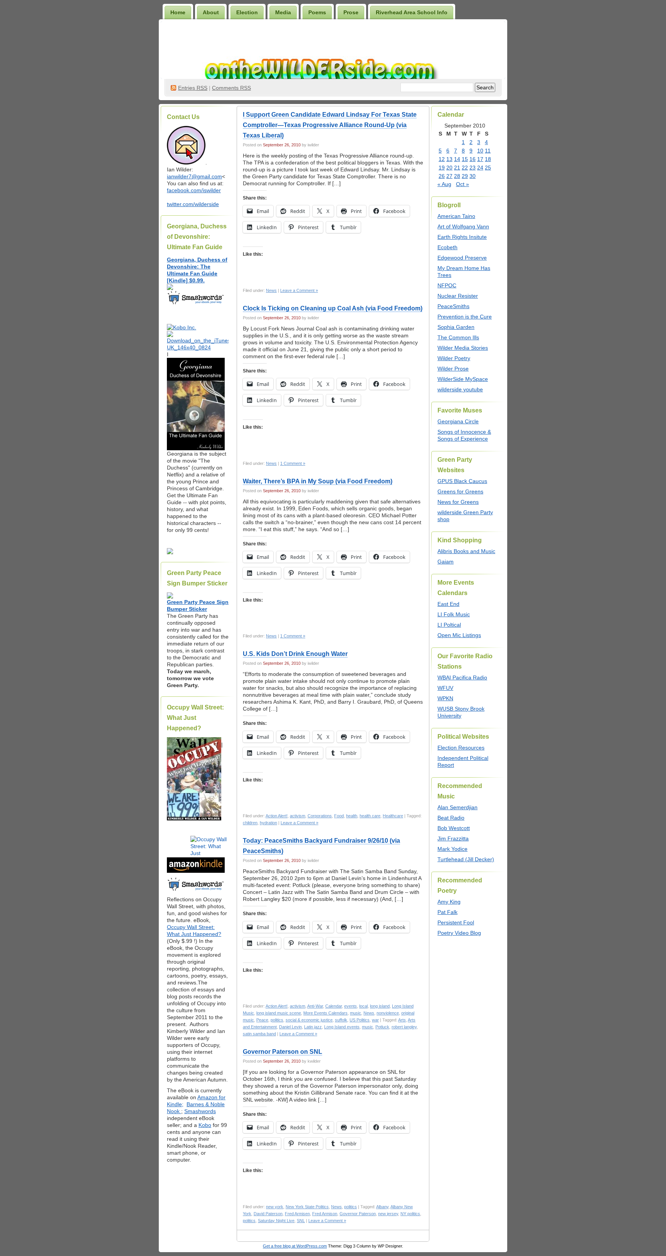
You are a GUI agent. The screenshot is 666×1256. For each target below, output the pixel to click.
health (351, 815)
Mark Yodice (452, 849)
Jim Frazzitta (453, 838)
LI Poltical (449, 625)
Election (247, 12)
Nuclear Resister (457, 296)
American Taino (456, 216)
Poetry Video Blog (459, 933)
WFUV (445, 688)
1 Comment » (292, 463)
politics (277, 1020)
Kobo (204, 1125)
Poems (317, 12)
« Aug (444, 184)
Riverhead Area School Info (411, 12)
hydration (268, 822)
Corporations (320, 815)
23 (472, 167)
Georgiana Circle (458, 421)
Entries (192, 88)
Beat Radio (450, 818)
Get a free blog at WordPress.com (295, 1246)
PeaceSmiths (453, 306)
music (355, 1013)
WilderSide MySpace (462, 379)
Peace (262, 1020)
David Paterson (268, 1213)
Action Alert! (277, 815)
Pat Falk (447, 912)
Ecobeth (447, 247)
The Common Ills (458, 337)
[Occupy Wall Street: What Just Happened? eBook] (196, 890)
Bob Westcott (453, 828)
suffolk (341, 1020)
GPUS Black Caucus (462, 481)
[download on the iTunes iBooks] (198, 347)
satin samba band (259, 1033)
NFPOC (446, 285)
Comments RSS (231, 88)
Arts (402, 1020)
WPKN (445, 698)
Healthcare (393, 815)
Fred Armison (324, 1213)
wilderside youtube (460, 389)
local (363, 1006)
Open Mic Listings (459, 635)
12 (442, 159)
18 (488, 159)
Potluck (382, 1027)
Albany (382, 1206)
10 (480, 151)
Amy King (449, 902)
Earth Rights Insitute (462, 237)
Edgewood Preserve (462, 258)
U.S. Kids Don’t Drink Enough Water (295, 654)
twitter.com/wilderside (193, 204)
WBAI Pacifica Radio (462, 677)
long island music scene (278, 1013)
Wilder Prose (453, 369)
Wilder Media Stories (462, 348)
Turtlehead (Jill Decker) (465, 859)
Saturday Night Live (276, 1220)
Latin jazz (313, 1027)
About (211, 12)
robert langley (404, 1027)
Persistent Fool (455, 922)
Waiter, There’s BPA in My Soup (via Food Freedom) (317, 481)
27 (449, 176)
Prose (350, 12)
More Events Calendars (325, 1013)
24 (480, 167)
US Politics (360, 1020)
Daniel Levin (290, 1027)
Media (283, 12)
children (250, 822)
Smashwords (200, 1111)
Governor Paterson (358, 1213)
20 (449, 167)
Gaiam (445, 561)
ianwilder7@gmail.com (194, 176)
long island (380, 1006)
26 (442, 176)
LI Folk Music (453, 614)
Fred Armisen (297, 1213)
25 (488, 167)
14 (457, 159)
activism (297, 815)
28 (457, 176)
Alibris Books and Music (466, 551)
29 (465, 176)
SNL (301, 1220)
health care (370, 815)
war (375, 1020)
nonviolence (388, 1013)
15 (465, 159)
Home (177, 12)
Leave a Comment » (299, 290)
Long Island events (342, 1027)
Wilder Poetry (453, 358)
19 (442, 167)
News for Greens (458, 502)
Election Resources (460, 748)
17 (480, 159)
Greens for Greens (460, 491)
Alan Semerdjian (457, 807)
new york (274, 1206)
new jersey (388, 1213)
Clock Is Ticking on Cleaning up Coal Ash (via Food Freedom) (332, 308)
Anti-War (315, 1006)
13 (449, 159)
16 (472, 159)
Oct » (462, 184)
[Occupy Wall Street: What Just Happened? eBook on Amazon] (196, 871)
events (350, 1006)
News (271, 290)
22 (465, 167)
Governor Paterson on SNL (282, 1051)
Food (339, 815)
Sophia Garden (455, 327)
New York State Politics (307, 1206)
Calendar (333, 1006)
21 (457, 167)
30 (472, 176)
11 (488, 151)
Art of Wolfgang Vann (463, 226)
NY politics (410, 1213)
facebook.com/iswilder (194, 190)
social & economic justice (309, 1020)
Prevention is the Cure (464, 317)
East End (448, 604)
